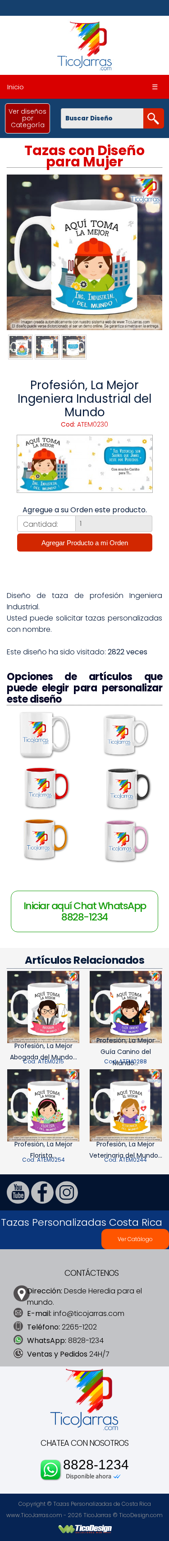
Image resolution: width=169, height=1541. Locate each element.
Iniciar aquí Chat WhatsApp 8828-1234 (84, 911)
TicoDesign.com (141, 1515)
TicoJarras (97, 1515)
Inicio (15, 87)
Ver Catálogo (135, 1239)
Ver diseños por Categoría (27, 118)
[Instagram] (66, 1201)
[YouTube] (18, 1201)
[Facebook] (42, 1201)
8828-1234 (96, 1465)
